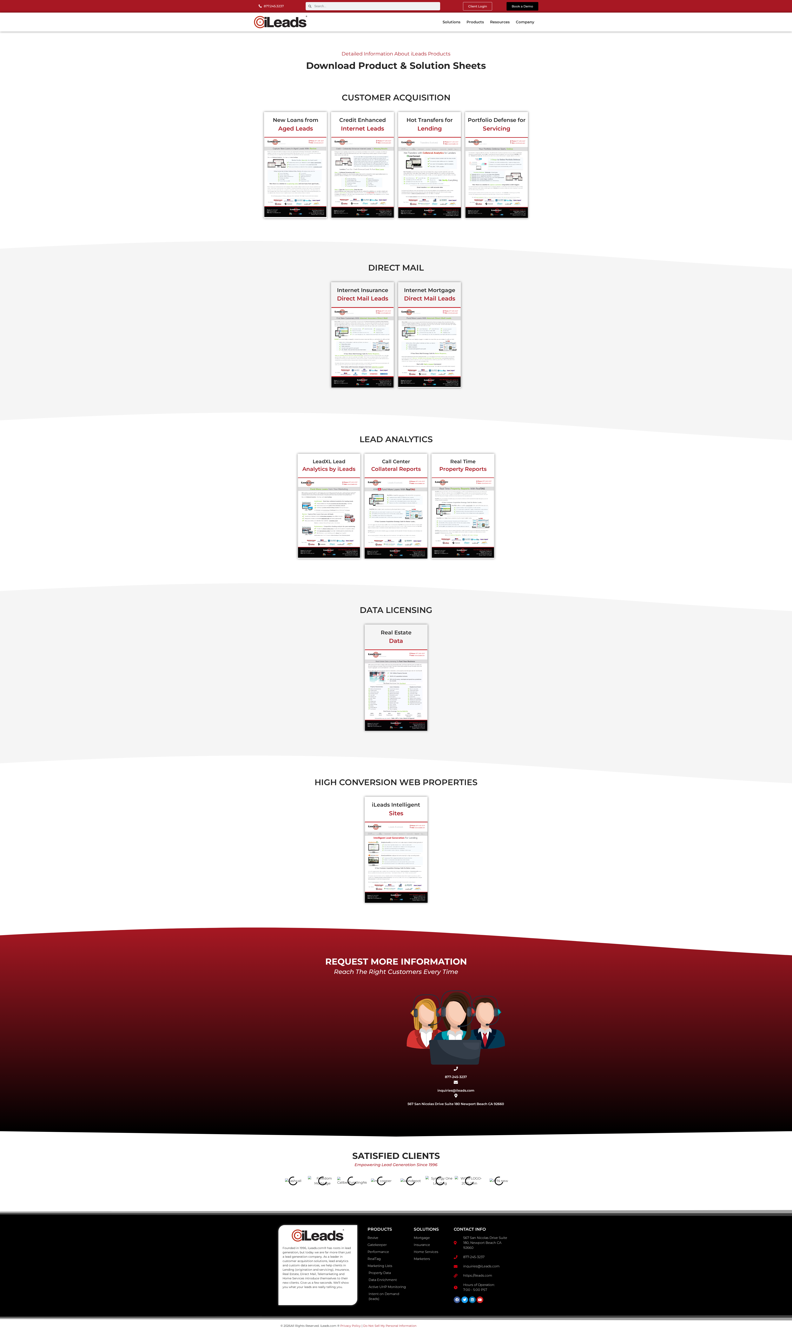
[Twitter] (464, 1299)
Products (475, 22)
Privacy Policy (350, 1326)
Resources (500, 22)
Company (525, 22)
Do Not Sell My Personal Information (389, 1326)
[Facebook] (457, 1299)
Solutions (451, 22)
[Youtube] (480, 1299)
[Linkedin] (472, 1299)
